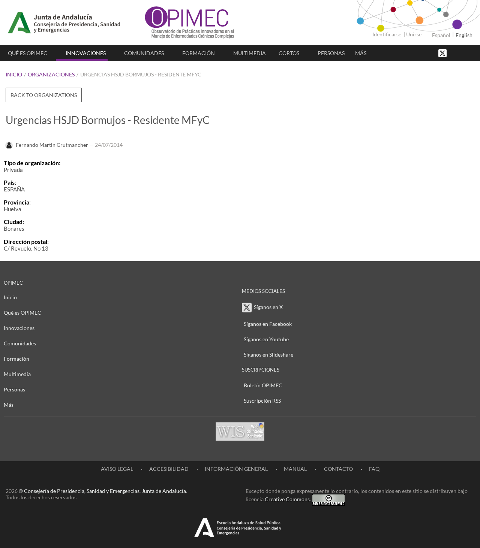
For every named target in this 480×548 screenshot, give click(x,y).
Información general (236, 469)
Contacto (338, 469)
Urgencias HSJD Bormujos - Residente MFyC (140, 74)
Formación (198, 53)
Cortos (289, 53)
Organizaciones (51, 74)
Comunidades (144, 53)
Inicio (14, 74)
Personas (331, 53)
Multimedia (249, 53)
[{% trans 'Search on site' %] (470, 52)
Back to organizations (43, 95)
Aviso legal (117, 469)
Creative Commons (287, 499)
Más (360, 53)
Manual (295, 469)
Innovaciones (86, 53)
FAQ (374, 469)
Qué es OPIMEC (27, 53)
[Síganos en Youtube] (463, 52)
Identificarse (386, 34)
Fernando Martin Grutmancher (52, 145)
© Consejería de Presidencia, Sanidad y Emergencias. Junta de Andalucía (102, 491)
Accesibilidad (169, 469)
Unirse (414, 34)
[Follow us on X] (443, 52)
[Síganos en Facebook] (455, 52)
